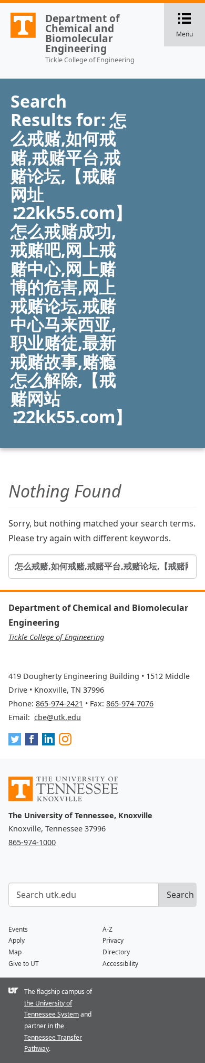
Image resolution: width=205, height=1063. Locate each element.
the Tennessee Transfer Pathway (53, 1037)
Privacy (113, 940)
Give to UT (23, 963)
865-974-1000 (32, 842)
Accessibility (120, 963)
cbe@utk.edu (57, 717)
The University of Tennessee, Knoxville (18, 37)
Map (15, 951)
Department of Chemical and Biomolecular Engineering (82, 33)
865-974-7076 (129, 703)
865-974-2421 (59, 703)
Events (18, 929)
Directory (116, 951)
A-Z (107, 929)
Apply (16, 940)
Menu (190, 26)
